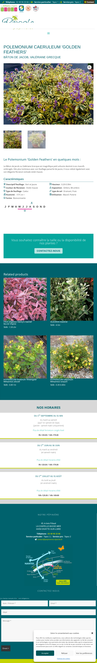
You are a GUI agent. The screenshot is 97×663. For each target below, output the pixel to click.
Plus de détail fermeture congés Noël (48, 430)
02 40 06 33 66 (54, 534)
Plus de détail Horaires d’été (48, 460)
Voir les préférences (84, 653)
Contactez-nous (48, 251)
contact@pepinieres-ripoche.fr (49, 539)
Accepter (45, 653)
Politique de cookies (63, 659)
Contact (90, 2)
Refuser (64, 653)
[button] (92, 633)
